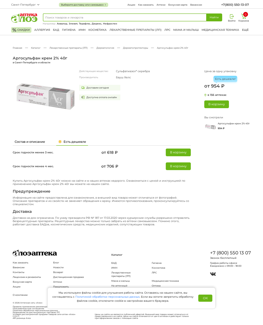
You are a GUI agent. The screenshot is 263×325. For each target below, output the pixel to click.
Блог (56, 262)
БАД (56, 30)
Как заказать (146, 4)
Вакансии (196, 4)
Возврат (58, 272)
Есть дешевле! (225, 79)
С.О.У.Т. (16, 316)
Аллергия (42, 30)
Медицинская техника (220, 30)
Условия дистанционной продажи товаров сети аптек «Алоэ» (44, 314)
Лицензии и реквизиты (27, 277)
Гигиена (69, 30)
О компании (20, 294)
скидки (21, 30)
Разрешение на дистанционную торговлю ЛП (36, 312)
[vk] (213, 274)
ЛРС (167, 30)
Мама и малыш (186, 30)
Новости (58, 267)
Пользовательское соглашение (28, 309)
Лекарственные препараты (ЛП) (136, 30)
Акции (131, 4)
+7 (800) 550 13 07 (230, 253)
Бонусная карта (177, 4)
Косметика (97, 30)
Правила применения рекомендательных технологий (40, 307)
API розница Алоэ (22, 318)
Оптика (156, 285)
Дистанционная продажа (68, 277)
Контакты (18, 272)
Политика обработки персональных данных (35, 311)
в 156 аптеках (217, 95)
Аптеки (161, 4)
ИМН (82, 30)
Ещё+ (246, 30)
